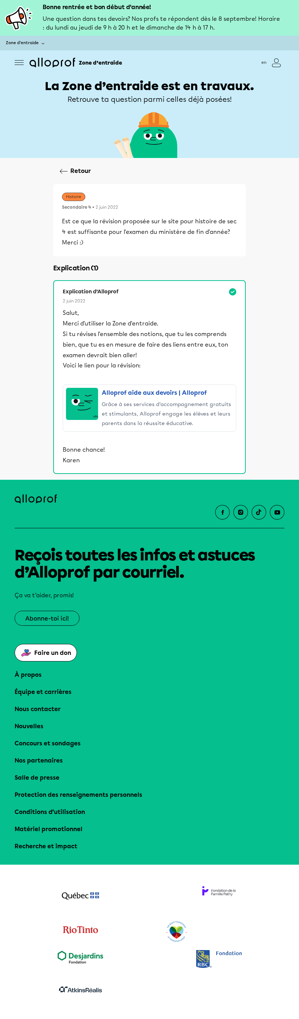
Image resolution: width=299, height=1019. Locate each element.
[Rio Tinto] (80, 932)
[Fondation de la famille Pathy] (218, 897)
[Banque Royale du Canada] (218, 959)
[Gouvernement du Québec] (80, 897)
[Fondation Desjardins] (80, 959)
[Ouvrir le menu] (19, 62)
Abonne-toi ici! (47, 618)
